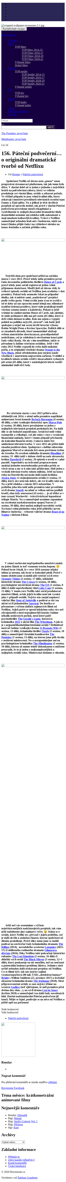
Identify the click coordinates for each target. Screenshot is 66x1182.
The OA (44, 584)
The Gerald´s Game (29, 618)
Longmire (50, 947)
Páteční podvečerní (18, 111)
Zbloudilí (22, 1115)
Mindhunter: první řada (13, 139)
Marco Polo (55, 422)
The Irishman (41, 980)
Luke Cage (44, 588)
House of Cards (53, 282)
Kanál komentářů (17, 1162)
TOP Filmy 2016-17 (32, 52)
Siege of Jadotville (26, 600)
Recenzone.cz (8, 34)
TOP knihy (21, 102)
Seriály (12, 68)
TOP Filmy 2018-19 (32, 56)
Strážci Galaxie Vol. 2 (25, 1121)
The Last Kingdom (23, 956)
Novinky (13, 40)
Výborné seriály (23, 86)
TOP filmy (20, 46)
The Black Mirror (34, 959)
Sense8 (19, 490)
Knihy (11, 99)
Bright (5, 977)
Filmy (11, 43)
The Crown (28, 581)
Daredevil (15, 459)
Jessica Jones (8, 477)
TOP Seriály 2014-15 (33, 74)
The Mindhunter (42, 643)
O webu (12, 114)
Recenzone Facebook (12, 1088)
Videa (11, 108)
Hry (10, 89)
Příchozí (18, 1124)
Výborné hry (22, 96)
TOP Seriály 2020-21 (33, 83)
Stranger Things (10, 578)
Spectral (33, 603)
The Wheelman (43, 621)
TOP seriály (21, 71)
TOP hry (19, 93)
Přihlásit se (14, 1156)
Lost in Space (50, 990)
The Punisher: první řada (14, 133)
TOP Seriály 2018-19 (33, 80)
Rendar (16, 174)
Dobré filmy (21, 65)
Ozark (45, 631)
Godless (15, 987)
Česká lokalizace (17, 1166)
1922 (17, 621)
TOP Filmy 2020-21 (32, 59)
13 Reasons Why (49, 628)
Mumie (18, 1118)
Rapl (16, 1127)
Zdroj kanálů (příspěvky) (21, 1159)
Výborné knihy (23, 105)
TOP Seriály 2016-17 (33, 77)
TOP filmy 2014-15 (32, 49)
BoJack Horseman (42, 419)
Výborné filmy (23, 62)
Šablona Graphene (27, 1177)
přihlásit (52, 1082)
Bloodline (55, 453)
